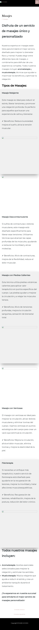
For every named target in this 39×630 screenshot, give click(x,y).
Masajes (5, 19)
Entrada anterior (19, 609)
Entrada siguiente (19, 614)
